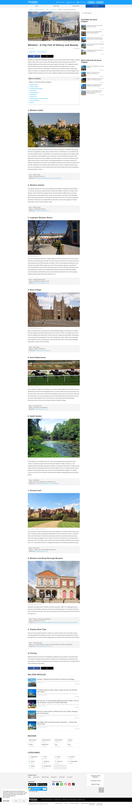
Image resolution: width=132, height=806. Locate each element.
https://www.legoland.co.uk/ (42, 282)
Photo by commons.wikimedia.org (35, 604)
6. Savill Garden (33, 94)
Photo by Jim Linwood (32, 458)
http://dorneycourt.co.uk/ (42, 551)
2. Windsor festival (33, 86)
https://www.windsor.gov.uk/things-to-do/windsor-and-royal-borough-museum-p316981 (57, 622)
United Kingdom (42, 51)
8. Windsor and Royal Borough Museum (38, 98)
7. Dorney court (33, 96)
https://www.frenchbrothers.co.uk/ (44, 646)
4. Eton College (32, 90)
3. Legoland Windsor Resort (36, 88)
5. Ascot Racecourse (34, 92)
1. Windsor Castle (33, 84)
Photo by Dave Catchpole (33, 256)
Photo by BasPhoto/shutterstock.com (35, 328)
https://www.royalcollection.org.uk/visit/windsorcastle (48, 178)
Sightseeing (32, 51)
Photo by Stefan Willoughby (33, 386)
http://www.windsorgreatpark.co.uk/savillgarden (47, 483)
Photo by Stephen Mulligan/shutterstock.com (37, 529)
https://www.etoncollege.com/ (43, 350)
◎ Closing (31, 102)
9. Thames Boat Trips (34, 100)
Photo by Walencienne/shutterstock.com (71, 41)
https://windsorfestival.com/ (42, 210)
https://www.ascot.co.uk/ (42, 409)
